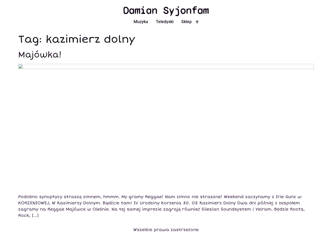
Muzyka (141, 21)
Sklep (186, 21)
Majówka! (39, 55)
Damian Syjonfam (166, 10)
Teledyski (165, 21)
